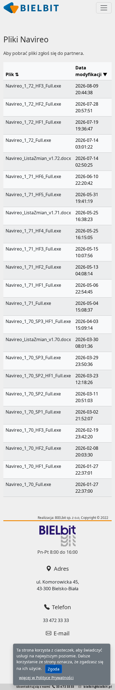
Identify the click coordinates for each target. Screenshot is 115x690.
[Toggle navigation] (104, 7)
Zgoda (53, 669)
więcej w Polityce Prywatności (46, 677)
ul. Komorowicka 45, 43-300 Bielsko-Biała (57, 585)
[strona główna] (31, 8)
